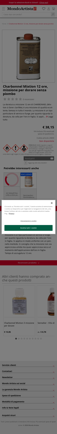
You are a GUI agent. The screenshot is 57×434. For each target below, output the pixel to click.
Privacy (11, 213)
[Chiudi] (52, 203)
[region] (28, 217)
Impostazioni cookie (28, 221)
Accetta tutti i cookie (28, 228)
